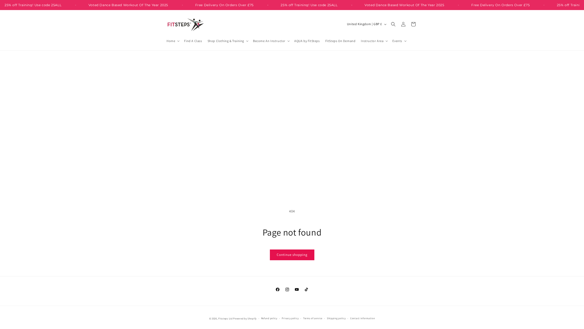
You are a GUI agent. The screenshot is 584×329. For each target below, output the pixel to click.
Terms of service (312, 318)
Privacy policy (290, 318)
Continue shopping (292, 254)
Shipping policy (336, 318)
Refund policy (269, 318)
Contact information (362, 318)
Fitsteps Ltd (225, 318)
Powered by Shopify (245, 318)
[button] (172, 41)
